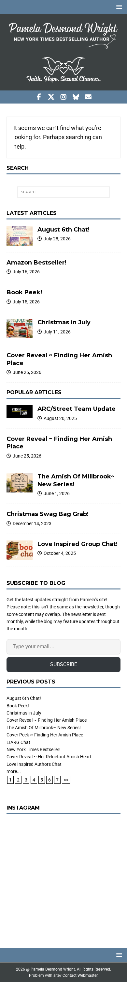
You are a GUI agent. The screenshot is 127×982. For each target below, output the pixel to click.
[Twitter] (51, 97)
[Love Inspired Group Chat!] (20, 550)
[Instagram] (63, 97)
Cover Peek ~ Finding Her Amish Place (45, 734)
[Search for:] (63, 192)
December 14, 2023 (32, 523)
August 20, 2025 (60, 418)
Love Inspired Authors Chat (34, 764)
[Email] (88, 97)
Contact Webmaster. (80, 975)
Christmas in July (64, 322)
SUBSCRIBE (63, 664)
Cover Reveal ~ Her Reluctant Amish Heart (49, 756)
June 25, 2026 (27, 372)
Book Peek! (24, 292)
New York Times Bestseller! (34, 749)
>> (66, 779)
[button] (118, 7)
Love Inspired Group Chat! (77, 544)
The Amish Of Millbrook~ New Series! (44, 727)
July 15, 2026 (26, 301)
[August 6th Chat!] (20, 236)
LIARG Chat (18, 742)
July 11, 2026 (57, 331)
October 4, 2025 (60, 553)
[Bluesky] (76, 97)
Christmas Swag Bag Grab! (48, 514)
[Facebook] (39, 97)
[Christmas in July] (20, 328)
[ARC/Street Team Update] (20, 411)
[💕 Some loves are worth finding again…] (63, 878)
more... (14, 771)
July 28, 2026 (57, 238)
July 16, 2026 (26, 271)
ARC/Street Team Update (76, 408)
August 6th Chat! (63, 229)
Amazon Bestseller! (36, 262)
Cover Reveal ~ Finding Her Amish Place (47, 720)
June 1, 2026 (57, 493)
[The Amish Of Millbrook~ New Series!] (20, 482)
